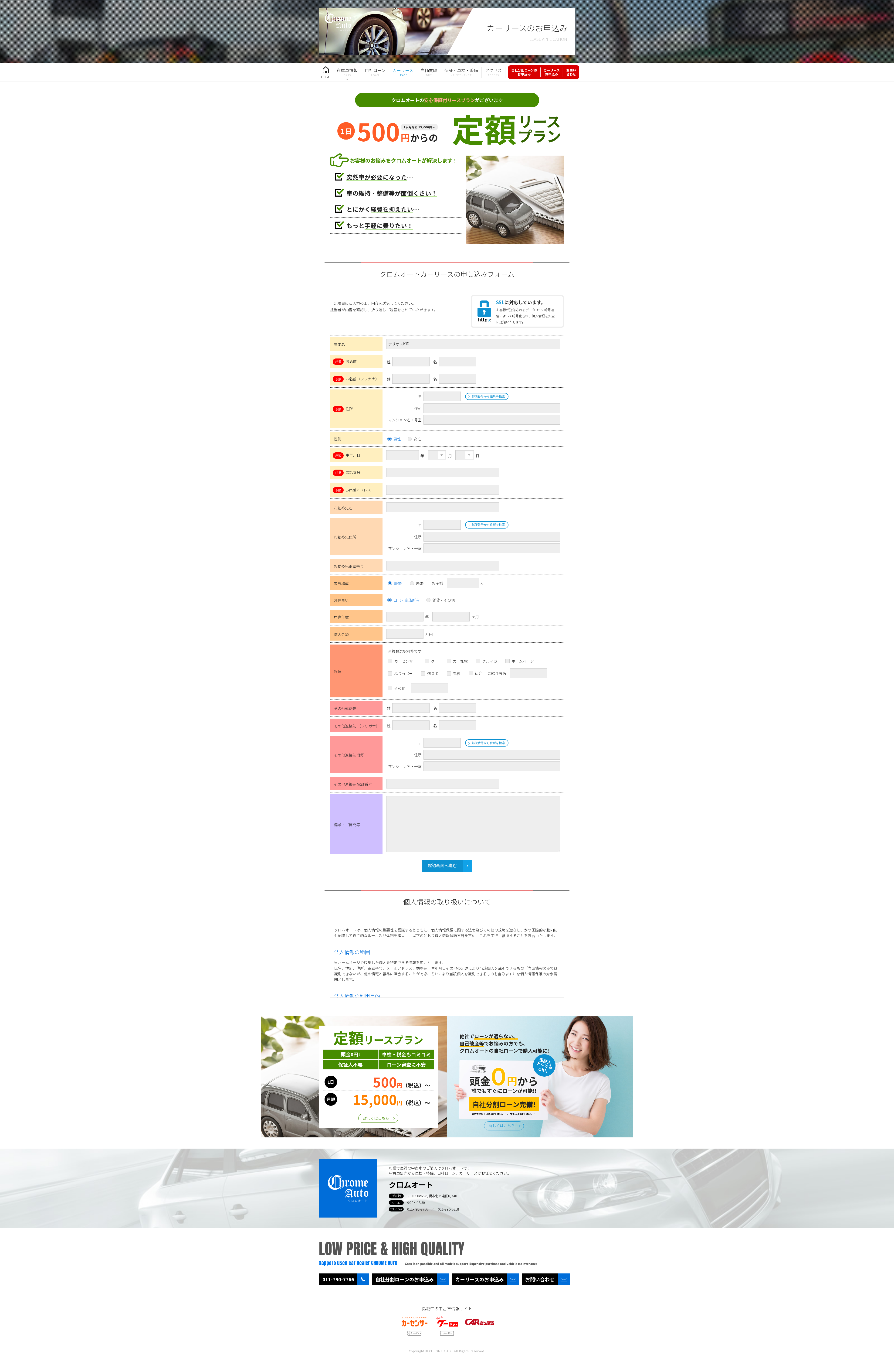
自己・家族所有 (406, 600)
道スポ (432, 673)
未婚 (419, 583)
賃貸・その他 (443, 600)
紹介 (478, 673)
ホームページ (522, 661)
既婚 (398, 583)
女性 (417, 439)
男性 (397, 439)
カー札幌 (460, 661)
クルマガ (489, 661)
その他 (399, 688)
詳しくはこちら (376, 1118)
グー (434, 661)
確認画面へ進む (442, 865)
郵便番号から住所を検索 (488, 396)
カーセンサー (405, 661)
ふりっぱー (403, 673)
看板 (456, 673)
